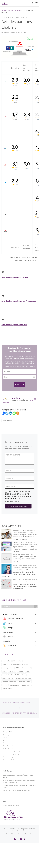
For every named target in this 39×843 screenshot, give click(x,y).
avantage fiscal (8, 668)
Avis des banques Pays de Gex (15, 277)
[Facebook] (35, 398)
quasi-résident (7, 678)
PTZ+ (24, 675)
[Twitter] (6, 413)
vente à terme (27, 685)
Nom (8, 470)
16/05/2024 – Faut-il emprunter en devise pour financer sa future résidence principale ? (24, 532)
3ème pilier (17, 661)
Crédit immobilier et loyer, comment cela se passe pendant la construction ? (19, 781)
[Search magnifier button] (36, 606)
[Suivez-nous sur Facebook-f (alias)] (17, 839)
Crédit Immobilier (8, 746)
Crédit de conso (8, 743)
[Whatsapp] (14, 413)
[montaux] (7, 399)
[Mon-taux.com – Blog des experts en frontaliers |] (5, 2)
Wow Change (7, 688)
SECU (4, 685)
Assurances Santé (8, 760)
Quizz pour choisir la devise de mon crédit (16, 790)
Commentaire (13, 455)
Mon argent (6, 735)
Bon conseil (26, 668)
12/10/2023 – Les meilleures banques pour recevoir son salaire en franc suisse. (25, 582)
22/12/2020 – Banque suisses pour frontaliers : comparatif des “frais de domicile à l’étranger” (25, 567)
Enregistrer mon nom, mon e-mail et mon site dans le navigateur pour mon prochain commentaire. (18, 496)
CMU (4, 671)
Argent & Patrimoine (14, 10)
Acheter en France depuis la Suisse (15, 664)
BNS (17, 668)
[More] (17, 413)
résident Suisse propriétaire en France (16, 681)
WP (12, 833)
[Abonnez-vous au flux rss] (15, 839)
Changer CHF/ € (8, 732)
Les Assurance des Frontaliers (12, 755)
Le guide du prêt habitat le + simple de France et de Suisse (19, 786)
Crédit (5, 741)
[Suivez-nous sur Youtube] (21, 839)
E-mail (9, 478)
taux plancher (14, 685)
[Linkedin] (10, 413)
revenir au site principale (11, 805)
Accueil (4, 10)
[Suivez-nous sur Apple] (24, 839)
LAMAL (20, 671)
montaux (6, 32)
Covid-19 (12, 671)
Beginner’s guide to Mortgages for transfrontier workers (18, 776)
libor (27, 671)
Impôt (5, 738)
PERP (17, 675)
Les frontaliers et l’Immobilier (12, 752)
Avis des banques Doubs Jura (14, 325)
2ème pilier (6, 661)
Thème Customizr (30, 833)
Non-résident (7, 675)
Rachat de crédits (8, 749)
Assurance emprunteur (10, 757)
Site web (10, 486)
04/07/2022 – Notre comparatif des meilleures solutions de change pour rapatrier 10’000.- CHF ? (25, 544)
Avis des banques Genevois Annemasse (19, 301)
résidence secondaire (23, 678)
